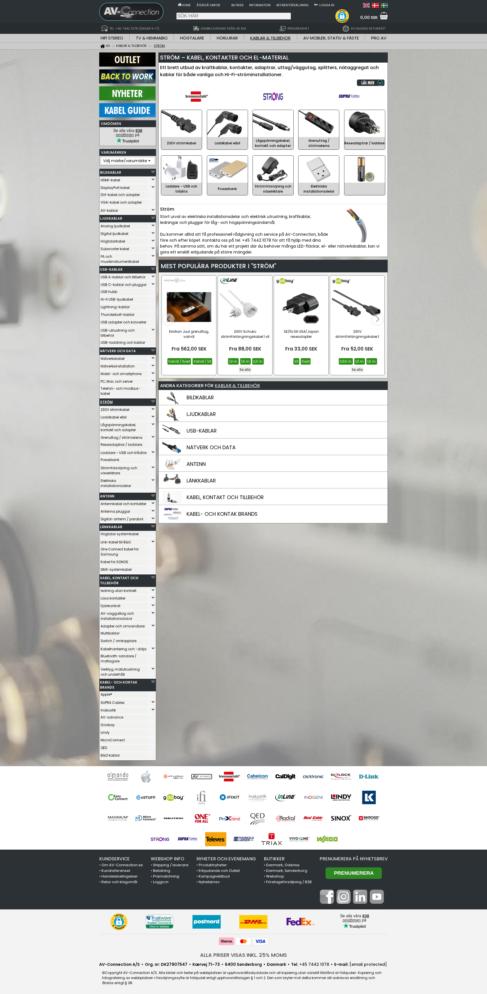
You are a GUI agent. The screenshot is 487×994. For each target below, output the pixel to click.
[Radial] (285, 818)
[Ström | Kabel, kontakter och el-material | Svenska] (384, 6)
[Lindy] (341, 797)
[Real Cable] (313, 818)
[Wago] (327, 839)
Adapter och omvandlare (123, 626)
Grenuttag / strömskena (121, 437)
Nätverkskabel (113, 358)
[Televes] (216, 839)
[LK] (369, 797)
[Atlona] (174, 776)
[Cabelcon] (257, 776)
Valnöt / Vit (202, 361)
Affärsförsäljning (292, 5)
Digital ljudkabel (114, 233)
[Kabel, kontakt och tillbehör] (172, 502)
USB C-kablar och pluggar (124, 284)
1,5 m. (245, 361)
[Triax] (271, 839)
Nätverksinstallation (118, 366)
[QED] (257, 818)
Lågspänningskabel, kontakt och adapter (118, 427)
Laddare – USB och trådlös (124, 452)
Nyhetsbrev (209, 882)
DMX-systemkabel (116, 569)
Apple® (106, 694)
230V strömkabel (115, 409)
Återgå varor (208, 5)
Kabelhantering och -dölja (124, 649)
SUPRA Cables (113, 702)
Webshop (275, 876)
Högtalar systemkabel (120, 534)
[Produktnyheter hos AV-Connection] (127, 99)
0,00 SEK (369, 17)
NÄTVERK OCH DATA (118, 351)
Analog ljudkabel (115, 226)
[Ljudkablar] (172, 419)
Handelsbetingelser (119, 876)
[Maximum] (118, 818)
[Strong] (160, 839)
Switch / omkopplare (118, 640)
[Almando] (118, 776)
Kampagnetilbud (214, 876)
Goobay (108, 724)
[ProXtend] (230, 818)
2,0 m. (258, 361)
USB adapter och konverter (123, 322)
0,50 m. (346, 361)
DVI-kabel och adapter (120, 194)
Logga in (326, 5)
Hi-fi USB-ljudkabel (117, 299)
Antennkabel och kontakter (123, 503)
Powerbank (110, 459)
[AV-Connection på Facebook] (327, 902)
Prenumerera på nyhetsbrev (354, 859)
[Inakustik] (257, 797)
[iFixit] (230, 797)
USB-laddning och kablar (123, 342)
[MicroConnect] (146, 818)
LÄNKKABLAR (111, 526)
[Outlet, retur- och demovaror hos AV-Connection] (127, 65)
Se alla (245, 369)
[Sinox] (341, 818)
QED (104, 747)
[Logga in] (316, 4)
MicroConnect (113, 740)
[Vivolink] (299, 839)
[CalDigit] (285, 776)
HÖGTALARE (192, 38)
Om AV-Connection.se (122, 865)
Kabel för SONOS (114, 561)
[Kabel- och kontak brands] (172, 519)
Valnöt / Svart (179, 361)
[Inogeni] (313, 797)
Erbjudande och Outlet (219, 870)
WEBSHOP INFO (167, 859)
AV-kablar (109, 210)
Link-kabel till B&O (116, 542)
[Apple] (146, 776)
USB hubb (109, 291)
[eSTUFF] (146, 797)
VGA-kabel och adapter (121, 202)
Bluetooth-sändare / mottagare (118, 659)
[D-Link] (369, 776)
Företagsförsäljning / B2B (289, 882)
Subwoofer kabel (115, 248)
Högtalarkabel (113, 241)
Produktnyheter (213, 865)
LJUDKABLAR (111, 218)
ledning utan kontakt (118, 590)
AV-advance (112, 717)
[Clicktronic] (313, 776)
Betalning (161, 870)
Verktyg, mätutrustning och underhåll (120, 672)
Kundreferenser (115, 870)
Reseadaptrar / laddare (121, 444)
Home (186, 5)
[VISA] (260, 941)
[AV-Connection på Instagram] (344, 902)
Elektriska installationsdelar (116, 483)
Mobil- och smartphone (121, 373)
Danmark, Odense (283, 865)
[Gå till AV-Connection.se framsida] (179, 4)
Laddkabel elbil (114, 417)
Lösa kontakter (113, 598)
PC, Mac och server (117, 381)
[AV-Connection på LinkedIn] (360, 902)
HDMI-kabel (110, 180)
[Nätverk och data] (172, 452)
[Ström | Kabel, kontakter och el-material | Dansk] (375, 6)
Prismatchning (166, 876)
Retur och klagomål (119, 882)
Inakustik (108, 710)
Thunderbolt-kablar (117, 314)
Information (260, 5)
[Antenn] (172, 469)
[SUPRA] (188, 839)
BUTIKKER (274, 859)
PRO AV (378, 38)
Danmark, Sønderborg (286, 870)
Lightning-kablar (115, 307)
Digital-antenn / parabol (122, 519)
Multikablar (110, 633)
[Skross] (369, 818)
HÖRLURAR (227, 38)
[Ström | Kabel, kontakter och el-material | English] (366, 6)
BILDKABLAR (110, 172)
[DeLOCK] (341, 776)
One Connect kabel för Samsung (120, 552)
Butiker (237, 5)
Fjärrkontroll (110, 605)
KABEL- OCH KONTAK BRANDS (118, 685)
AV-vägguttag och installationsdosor (117, 616)
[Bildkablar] (172, 402)
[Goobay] (174, 797)
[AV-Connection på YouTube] (377, 902)
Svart (306, 361)
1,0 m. (233, 361)
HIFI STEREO (112, 38)
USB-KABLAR (111, 269)
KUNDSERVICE (114, 859)
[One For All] (202, 818)
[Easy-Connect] (118, 797)
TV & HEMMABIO (152, 38)
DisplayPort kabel (115, 187)
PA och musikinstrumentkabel (120, 259)
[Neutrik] (174, 818)
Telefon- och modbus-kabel (120, 391)
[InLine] (285, 797)
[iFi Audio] (202, 797)
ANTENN (107, 496)
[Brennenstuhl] (230, 776)
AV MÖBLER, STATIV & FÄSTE (331, 38)
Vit (296, 361)
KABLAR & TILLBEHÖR (270, 38)
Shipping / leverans (171, 865)
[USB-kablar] (172, 436)
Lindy (105, 732)
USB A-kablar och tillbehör (123, 277)
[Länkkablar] (172, 486)
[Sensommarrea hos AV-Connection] (127, 82)
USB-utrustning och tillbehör (118, 333)
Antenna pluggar (115, 511)
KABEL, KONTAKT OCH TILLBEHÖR (119, 580)
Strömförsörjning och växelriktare (119, 470)
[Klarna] (226, 941)
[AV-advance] (202, 776)
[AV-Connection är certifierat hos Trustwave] (159, 921)
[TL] (244, 839)
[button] (342, 16)
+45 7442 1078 (314, 964)
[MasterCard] (243, 941)
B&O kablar (110, 755)
